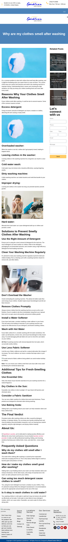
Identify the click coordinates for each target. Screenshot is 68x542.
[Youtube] (61, 527)
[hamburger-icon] (64, 12)
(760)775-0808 (53, 1)
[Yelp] (65, 527)
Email (51, 138)
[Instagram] (55, 527)
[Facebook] (58, 527)
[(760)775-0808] (47, 3)
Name (51, 118)
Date (51, 131)
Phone (52, 125)
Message (52, 144)
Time (59, 131)
